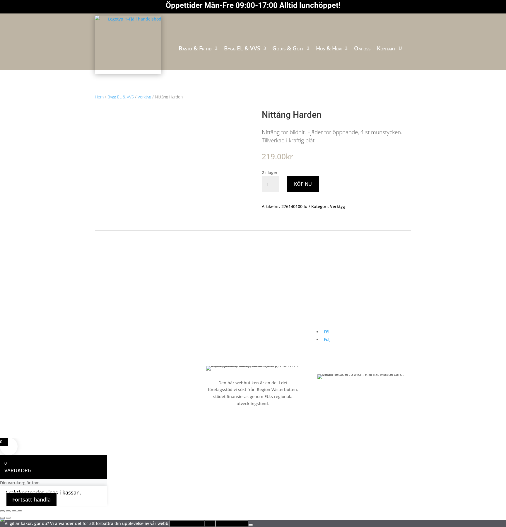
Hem (99, 97)
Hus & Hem (329, 48)
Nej (210, 523)
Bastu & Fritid (195, 48)
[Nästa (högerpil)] (8, 518)
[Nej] (250, 525)
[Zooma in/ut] (2, 511)
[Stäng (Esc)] (20, 511)
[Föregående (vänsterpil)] (2, 518)
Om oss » (215, 331)
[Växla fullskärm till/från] (8, 511)
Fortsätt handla (31, 499)
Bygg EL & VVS (242, 48)
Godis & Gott (288, 48)
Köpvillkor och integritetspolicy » (238, 354)
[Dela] (14, 511)
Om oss (362, 48)
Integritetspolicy (232, 523)
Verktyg (144, 97)
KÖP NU (303, 184)
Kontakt (386, 48)
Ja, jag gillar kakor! (187, 523)
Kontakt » (215, 342)
